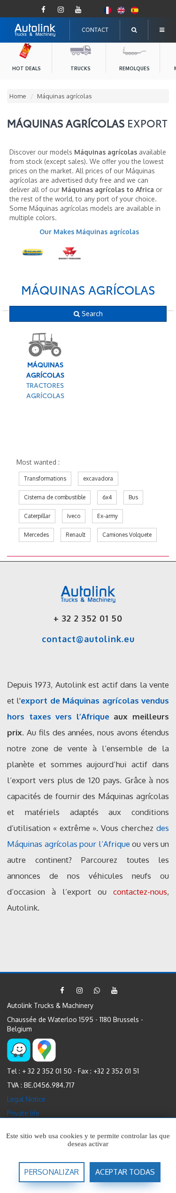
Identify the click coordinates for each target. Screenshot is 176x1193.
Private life (23, 1113)
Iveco (73, 515)
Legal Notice (26, 1099)
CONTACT (95, 29)
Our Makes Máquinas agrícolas (89, 232)
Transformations (45, 478)
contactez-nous (140, 892)
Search (91, 314)
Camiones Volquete (127, 534)
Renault (75, 534)
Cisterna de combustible (54, 497)
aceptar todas (125, 1172)
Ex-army (107, 515)
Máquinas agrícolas (88, 289)
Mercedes (36, 534)
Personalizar (51, 1172)
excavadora (98, 478)
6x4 (107, 497)
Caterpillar (37, 515)
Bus (133, 497)
